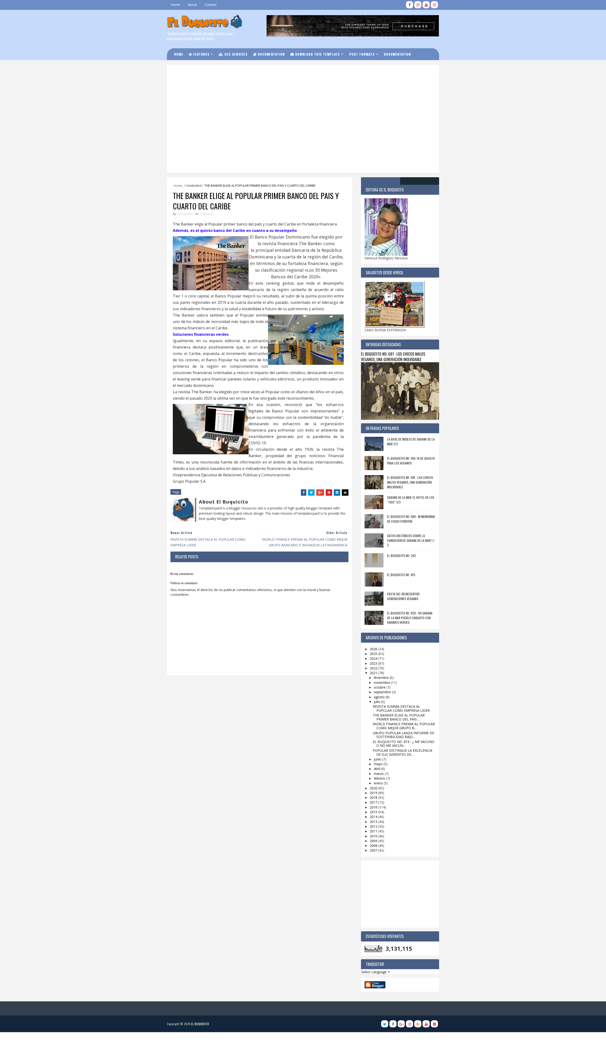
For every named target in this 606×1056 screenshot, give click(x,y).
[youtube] (426, 4)
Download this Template (317, 54)
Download (186, 65)
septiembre (383, 692)
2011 (374, 831)
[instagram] (417, 4)
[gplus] (401, 1023)
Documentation (271, 54)
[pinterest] (434, 1023)
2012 (374, 826)
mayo (378, 764)
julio (377, 701)
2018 (374, 797)
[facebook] (409, 4)
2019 (374, 793)
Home (175, 4)
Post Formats (362, 54)
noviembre (382, 682)
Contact (211, 4)
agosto (380, 697)
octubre (380, 687)
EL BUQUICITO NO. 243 (401, 555)
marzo (379, 773)
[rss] (417, 1023)
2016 (374, 807)
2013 (374, 821)
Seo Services (235, 54)
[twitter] (384, 1023)
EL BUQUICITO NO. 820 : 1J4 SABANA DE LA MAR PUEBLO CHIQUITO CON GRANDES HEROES (409, 617)
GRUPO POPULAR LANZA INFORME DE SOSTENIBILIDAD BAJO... (403, 735)
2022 (374, 668)
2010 (374, 836)
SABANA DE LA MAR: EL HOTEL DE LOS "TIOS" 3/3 (410, 499)
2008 (374, 845)
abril (377, 768)
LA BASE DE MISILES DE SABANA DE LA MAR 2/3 (411, 441)
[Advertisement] (287, 85)
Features (200, 54)
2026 (374, 649)
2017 (374, 802)
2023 (374, 663)
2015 (374, 812)
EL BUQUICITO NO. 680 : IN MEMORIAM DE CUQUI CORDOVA (411, 519)
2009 (374, 841)
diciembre (382, 677)
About (192, 4)
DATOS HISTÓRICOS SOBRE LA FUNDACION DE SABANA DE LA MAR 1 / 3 (410, 540)
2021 (374, 673)
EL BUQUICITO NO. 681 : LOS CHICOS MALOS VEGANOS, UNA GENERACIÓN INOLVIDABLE (393, 356)
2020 (374, 788)
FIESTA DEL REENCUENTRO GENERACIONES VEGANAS (403, 596)
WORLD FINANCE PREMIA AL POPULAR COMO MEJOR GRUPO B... (404, 726)
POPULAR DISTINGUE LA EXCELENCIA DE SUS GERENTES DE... (402, 752)
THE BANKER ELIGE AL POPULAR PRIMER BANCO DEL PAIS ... (399, 717)
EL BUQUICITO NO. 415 (401, 574)
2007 (374, 850)
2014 (374, 816)
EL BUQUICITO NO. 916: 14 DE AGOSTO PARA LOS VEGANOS (411, 460)
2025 (374, 653)
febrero (380, 778)
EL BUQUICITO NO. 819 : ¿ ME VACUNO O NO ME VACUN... (403, 743)
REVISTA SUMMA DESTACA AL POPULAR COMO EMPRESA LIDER (401, 708)
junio (378, 759)
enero (379, 783)
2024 (374, 658)
